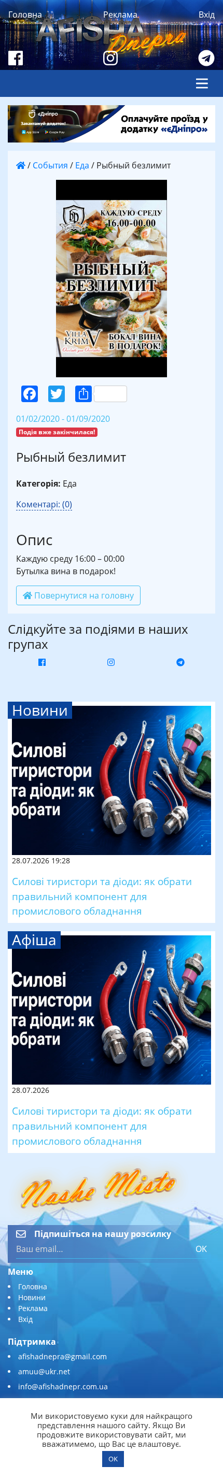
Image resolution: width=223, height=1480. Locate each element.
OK (201, 1249)
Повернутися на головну (83, 595)
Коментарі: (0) (44, 504)
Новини (32, 1297)
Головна (25, 14)
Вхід (207, 14)
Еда (82, 165)
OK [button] (113, 1458)
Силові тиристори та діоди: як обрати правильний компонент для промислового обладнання (102, 896)
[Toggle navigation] (202, 83)
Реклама (120, 14)
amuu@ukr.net (44, 1371)
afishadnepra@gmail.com (62, 1356)
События (50, 165)
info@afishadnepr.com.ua (63, 1386)
